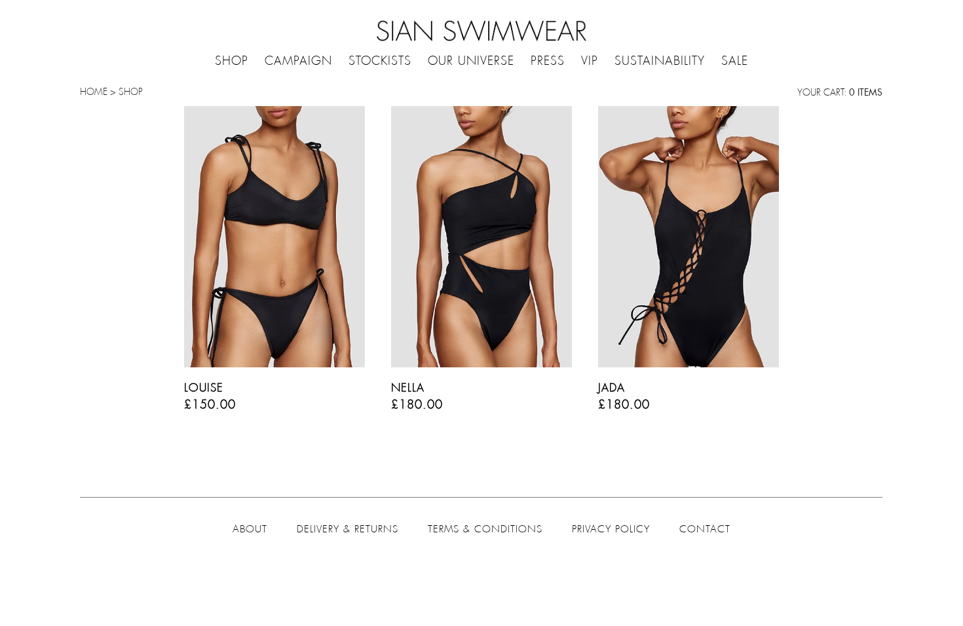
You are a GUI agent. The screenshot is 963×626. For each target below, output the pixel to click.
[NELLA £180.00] (481, 239)
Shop (231, 61)
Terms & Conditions (485, 529)
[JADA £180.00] (688, 239)
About (250, 529)
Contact (704, 529)
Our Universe (471, 61)
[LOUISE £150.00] (274, 239)
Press (548, 61)
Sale (734, 61)
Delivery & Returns (347, 529)
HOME (93, 92)
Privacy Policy (611, 529)
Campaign (298, 61)
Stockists (380, 61)
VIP (589, 61)
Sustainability (659, 61)
